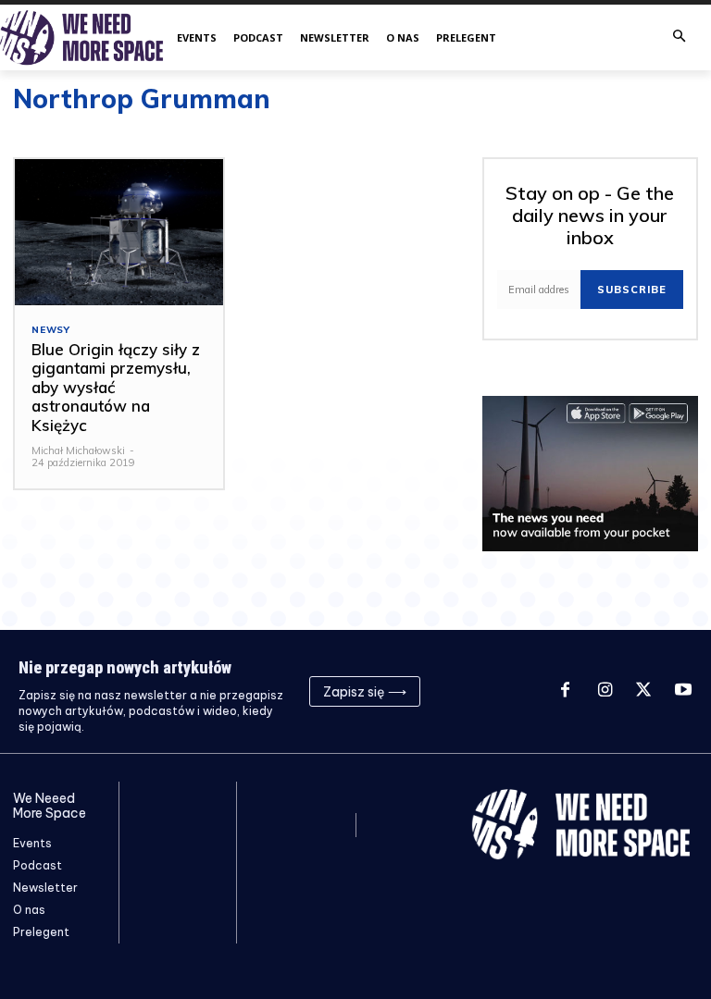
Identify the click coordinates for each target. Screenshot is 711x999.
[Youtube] (683, 691)
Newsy (50, 330)
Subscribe (632, 289)
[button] (679, 37)
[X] (643, 691)
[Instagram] (604, 691)
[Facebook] (565, 691)
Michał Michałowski (78, 450)
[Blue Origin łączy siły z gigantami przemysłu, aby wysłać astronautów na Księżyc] (119, 232)
